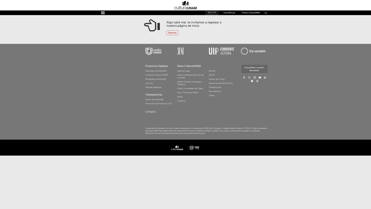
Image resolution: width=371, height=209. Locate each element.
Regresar (172, 33)
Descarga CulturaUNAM (156, 71)
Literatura (181, 100)
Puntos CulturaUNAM (251, 13)
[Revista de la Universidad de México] (180, 51)
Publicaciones (215, 87)
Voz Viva (149, 83)
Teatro (211, 95)
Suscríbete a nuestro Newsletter (254, 69)
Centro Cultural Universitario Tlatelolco (189, 83)
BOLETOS (212, 13)
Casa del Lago (183, 71)
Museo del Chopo (217, 79)
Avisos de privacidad (154, 99)
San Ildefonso (215, 91)
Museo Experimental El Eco (221, 83)
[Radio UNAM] (153, 51)
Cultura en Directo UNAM (156, 75)
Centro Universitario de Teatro (190, 88)
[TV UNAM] (253, 51)
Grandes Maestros (153, 87)
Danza (180, 96)
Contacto (150, 111)
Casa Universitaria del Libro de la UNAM (190, 76)
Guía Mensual (229, 13)
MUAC (212, 75)
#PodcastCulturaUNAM (155, 79)
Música (212, 71)
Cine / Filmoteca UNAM (187, 92)
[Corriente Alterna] (221, 51)
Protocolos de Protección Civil (158, 103)
